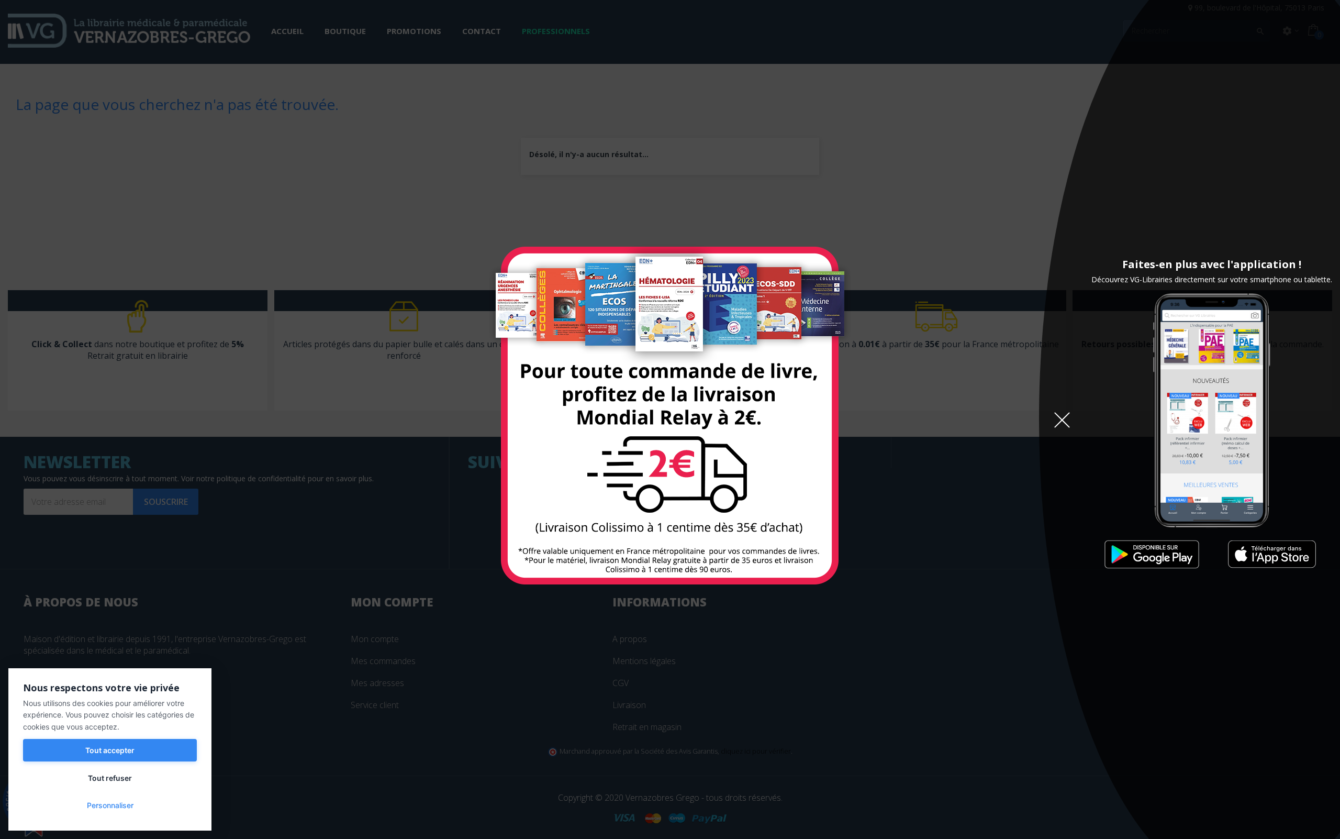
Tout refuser (110, 778)
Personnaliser (110, 805)
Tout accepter (110, 750)
